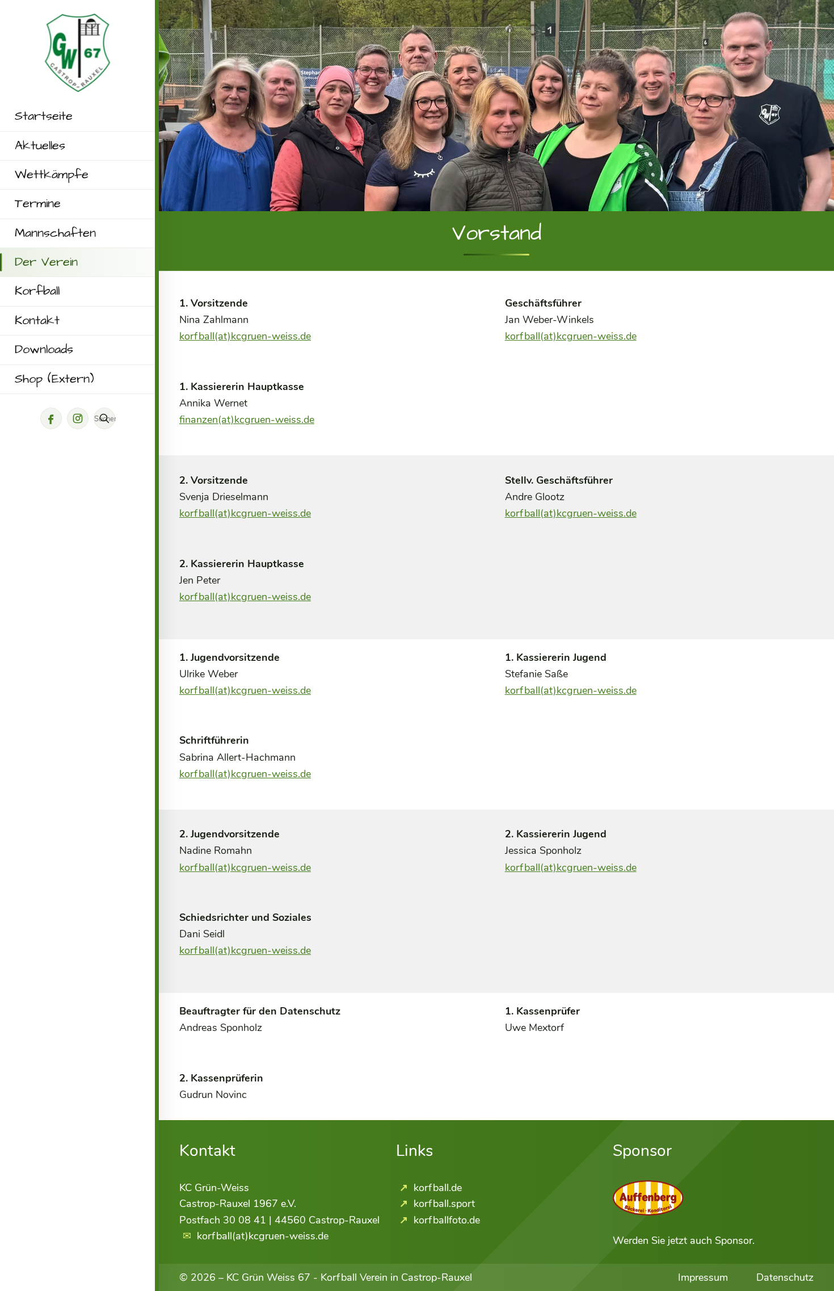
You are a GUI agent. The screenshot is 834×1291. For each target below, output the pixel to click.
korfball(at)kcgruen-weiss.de (245, 336)
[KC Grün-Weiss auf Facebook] (51, 418)
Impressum (703, 1277)
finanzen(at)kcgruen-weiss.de (246, 419)
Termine (38, 203)
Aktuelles (40, 145)
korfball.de (436, 1187)
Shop (54, 379)
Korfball (37, 291)
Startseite (44, 116)
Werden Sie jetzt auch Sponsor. (684, 1240)
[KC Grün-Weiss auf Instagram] (78, 418)
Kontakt (37, 320)
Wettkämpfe (52, 174)
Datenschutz (785, 1277)
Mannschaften (55, 233)
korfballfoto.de (445, 1220)
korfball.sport (443, 1203)
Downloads (44, 349)
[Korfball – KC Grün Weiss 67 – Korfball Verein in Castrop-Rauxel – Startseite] (78, 21)
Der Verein (46, 262)
